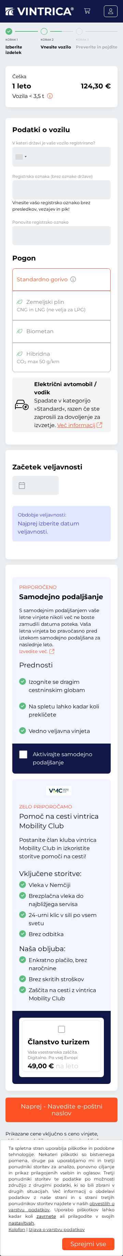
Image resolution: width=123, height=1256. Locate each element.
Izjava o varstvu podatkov (57, 1229)
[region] (61, 1251)
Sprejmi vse (88, 1244)
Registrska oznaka (52, 176)
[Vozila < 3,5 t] (49, 96)
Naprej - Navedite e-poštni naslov (61, 1110)
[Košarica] (87, 11)
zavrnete (46, 1216)
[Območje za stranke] (111, 11)
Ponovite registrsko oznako (40, 222)
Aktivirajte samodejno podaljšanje (62, 758)
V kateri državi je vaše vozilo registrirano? (53, 142)
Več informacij (76, 425)
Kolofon (17, 1229)
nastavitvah (21, 1223)
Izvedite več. (33, 651)
